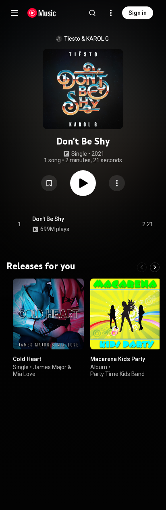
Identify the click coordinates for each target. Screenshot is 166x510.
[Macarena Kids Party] (125, 314)
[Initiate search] (92, 12)
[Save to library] (49, 183)
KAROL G (97, 38)
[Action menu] (117, 183)
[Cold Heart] (48, 314)
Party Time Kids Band (117, 374)
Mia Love (24, 374)
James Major (49, 367)
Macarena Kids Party (117, 359)
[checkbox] (147, 224)
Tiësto (72, 38)
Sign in (138, 13)
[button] (49, 183)
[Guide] (14, 13)
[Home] (41, 13)
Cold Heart (27, 359)
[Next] (154, 267)
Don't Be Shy (48, 219)
